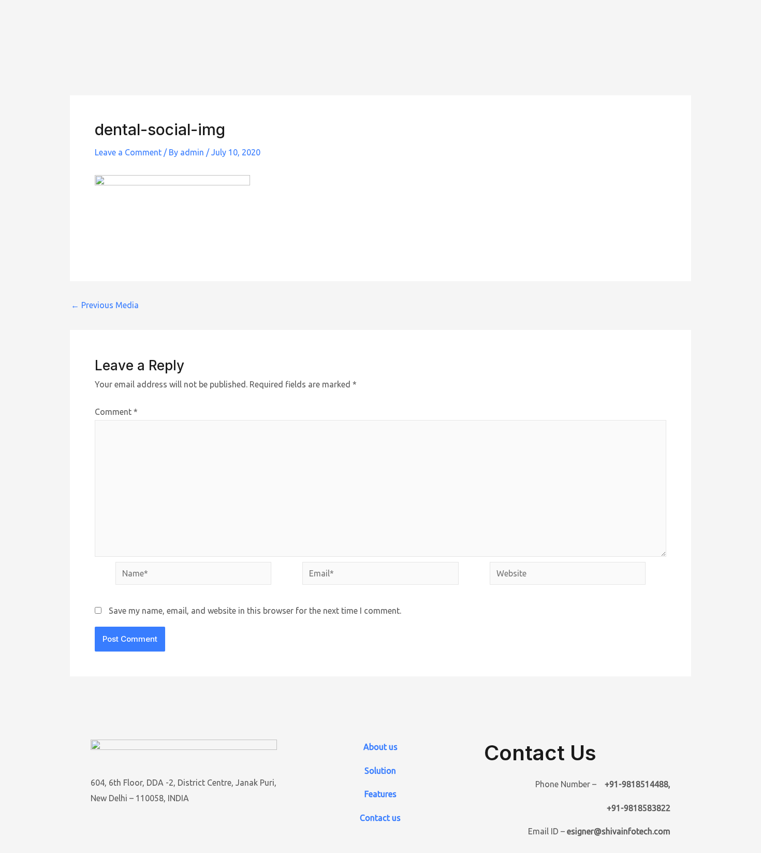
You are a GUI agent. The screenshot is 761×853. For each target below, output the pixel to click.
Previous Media (105, 305)
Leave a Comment (128, 152)
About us (380, 746)
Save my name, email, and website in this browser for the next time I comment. (255, 610)
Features (380, 794)
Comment (116, 411)
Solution (380, 770)
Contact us (380, 817)
